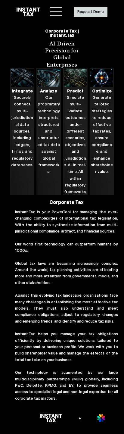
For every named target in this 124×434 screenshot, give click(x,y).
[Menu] (56, 12)
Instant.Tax (25, 211)
